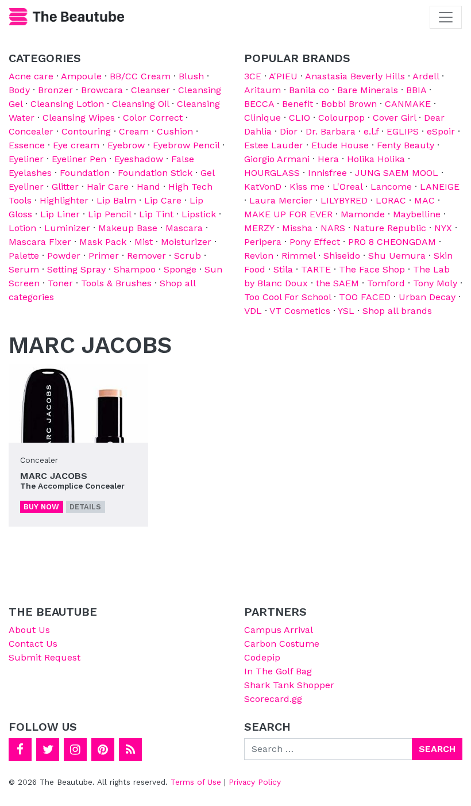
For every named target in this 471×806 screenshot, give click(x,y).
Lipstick (199, 214)
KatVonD (262, 186)
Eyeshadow (138, 158)
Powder (63, 255)
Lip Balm (116, 200)
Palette (24, 255)
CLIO (299, 117)
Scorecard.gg (273, 698)
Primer (103, 255)
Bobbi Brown (349, 103)
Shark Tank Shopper (289, 685)
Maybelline (417, 214)
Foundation (85, 172)
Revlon (258, 255)
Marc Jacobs (53, 475)
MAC (424, 200)
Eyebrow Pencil (186, 145)
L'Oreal (347, 186)
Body (19, 90)
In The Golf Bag (278, 671)
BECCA (259, 103)
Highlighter (64, 200)
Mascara (184, 227)
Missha (297, 227)
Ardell (425, 76)
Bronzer (55, 90)
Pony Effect (314, 241)
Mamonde (363, 214)
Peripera (262, 241)
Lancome (391, 186)
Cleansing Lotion (67, 103)
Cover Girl (394, 117)
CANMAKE (408, 103)
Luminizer (67, 227)
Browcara (102, 90)
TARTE (316, 269)
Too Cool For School (287, 296)
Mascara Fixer (40, 241)
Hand (148, 186)
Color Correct (153, 117)
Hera (328, 158)
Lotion (22, 227)
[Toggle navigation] (446, 17)
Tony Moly (435, 283)
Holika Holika (376, 158)
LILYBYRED (344, 200)
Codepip (262, 657)
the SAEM (337, 283)
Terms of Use (196, 781)
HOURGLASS (272, 172)
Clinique (262, 117)
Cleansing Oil (140, 103)
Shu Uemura (397, 255)
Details (85, 506)
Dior (289, 131)
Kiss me (307, 186)
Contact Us (33, 643)
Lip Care (163, 200)
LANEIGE (440, 186)
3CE (252, 76)
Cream (134, 131)
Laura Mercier (280, 200)
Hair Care (108, 186)
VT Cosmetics (299, 310)
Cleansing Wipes (79, 117)
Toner (60, 283)
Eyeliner (26, 158)
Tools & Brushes (116, 283)
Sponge (180, 269)
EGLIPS (403, 131)
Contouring (86, 131)
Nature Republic (389, 227)
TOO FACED (365, 296)
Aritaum (262, 90)
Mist (143, 241)
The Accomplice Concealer (72, 485)
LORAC (391, 200)
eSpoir (441, 131)
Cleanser (150, 90)
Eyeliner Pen (79, 158)
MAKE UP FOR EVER (288, 214)
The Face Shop (372, 269)
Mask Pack (102, 241)
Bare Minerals (367, 90)
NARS (333, 227)
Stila (283, 269)
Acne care (31, 76)
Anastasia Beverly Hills (355, 76)
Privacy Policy (255, 781)
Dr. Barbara (331, 131)
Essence (27, 145)
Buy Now (41, 506)
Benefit (297, 103)
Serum (24, 269)
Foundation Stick (155, 172)
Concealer (31, 131)
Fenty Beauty (405, 145)
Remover (146, 255)
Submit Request (44, 657)
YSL (346, 310)
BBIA (416, 90)
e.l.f (371, 131)
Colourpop (341, 117)
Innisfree (327, 172)
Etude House (340, 145)
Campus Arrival (278, 629)
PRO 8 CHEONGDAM (392, 241)
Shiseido (341, 255)
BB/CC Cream (140, 76)
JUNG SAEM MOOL (396, 172)
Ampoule (81, 76)
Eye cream (76, 145)
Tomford (386, 283)
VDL (253, 310)
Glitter (65, 186)
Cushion (175, 131)
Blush (191, 76)
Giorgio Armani (277, 158)
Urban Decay (427, 296)
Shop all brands (397, 310)
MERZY (259, 227)
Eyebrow (126, 145)
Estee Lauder (273, 145)
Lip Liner (60, 214)
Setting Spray (76, 269)
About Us (29, 629)
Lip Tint (156, 214)
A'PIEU (283, 76)
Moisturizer (186, 241)
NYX (443, 227)
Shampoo (135, 269)
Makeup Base (127, 227)
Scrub (187, 255)
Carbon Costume (281, 643)
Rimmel (298, 255)
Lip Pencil (109, 214)
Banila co (309, 90)
